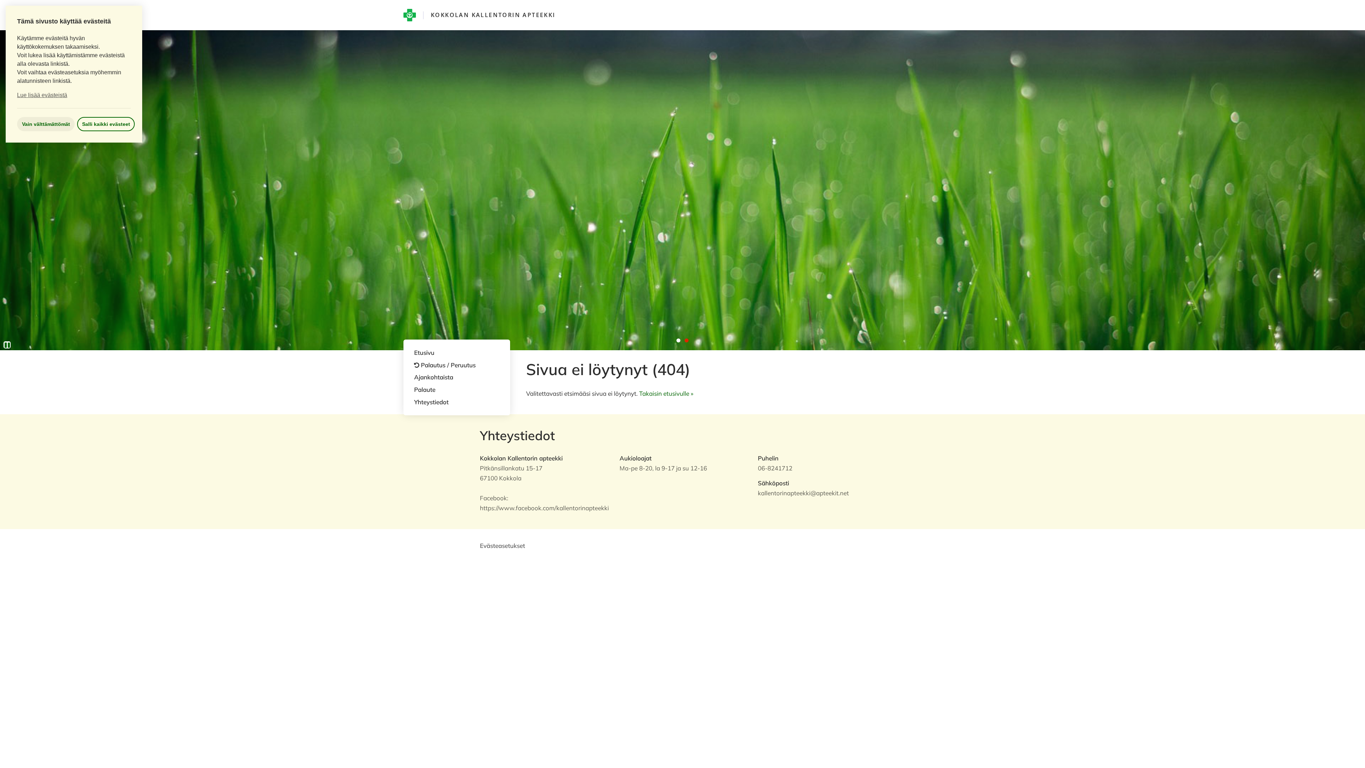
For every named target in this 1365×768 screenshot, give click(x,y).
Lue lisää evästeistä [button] (42, 95)
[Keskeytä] (7, 344)
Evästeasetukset (502, 545)
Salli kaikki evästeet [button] (106, 124)
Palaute (424, 389)
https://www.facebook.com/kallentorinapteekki (544, 508)
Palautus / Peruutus (448, 365)
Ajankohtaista (433, 377)
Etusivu (424, 352)
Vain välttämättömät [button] (46, 124)
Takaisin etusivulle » (666, 393)
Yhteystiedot (431, 402)
